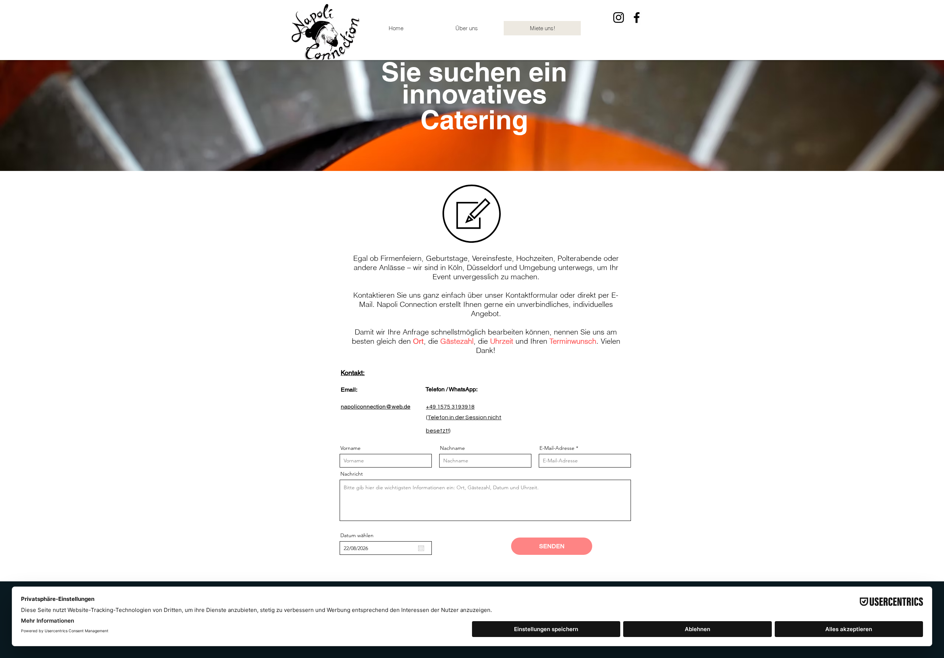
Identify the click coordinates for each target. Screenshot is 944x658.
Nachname (452, 448)
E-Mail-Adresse (557, 448)
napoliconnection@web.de (375, 406)
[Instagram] (618, 17)
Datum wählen (357, 535)
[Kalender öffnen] (421, 548)
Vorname (350, 448)
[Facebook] (636, 17)
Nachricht (351, 473)
